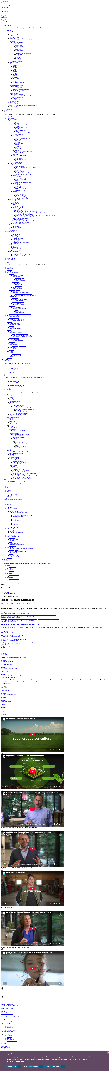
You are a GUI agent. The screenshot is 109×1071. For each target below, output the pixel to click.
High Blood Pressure (20, 130)
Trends (14, 164)
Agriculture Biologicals (17, 275)
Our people (9, 573)
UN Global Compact (14, 455)
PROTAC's (18, 187)
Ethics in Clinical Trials (20, 179)
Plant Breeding (18, 286)
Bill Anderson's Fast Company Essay (9, 640)
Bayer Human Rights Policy (19, 462)
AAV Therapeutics (19, 166)
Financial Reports (11, 528)
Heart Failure (18, 128)
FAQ (16, 181)
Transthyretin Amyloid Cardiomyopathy (24, 124)
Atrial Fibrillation (19, 134)
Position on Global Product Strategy (20, 470)
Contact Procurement (14, 101)
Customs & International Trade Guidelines (22, 95)
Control (11, 554)
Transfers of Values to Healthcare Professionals (23, 409)
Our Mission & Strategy (15, 31)
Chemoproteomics (19, 186)
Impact (11, 398)
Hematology (15, 135)
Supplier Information (14, 93)
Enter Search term (5, 583)
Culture (14, 439)
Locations (6, 11)
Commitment (18, 410)
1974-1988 (15, 73)
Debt (10, 542)
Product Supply (13, 342)
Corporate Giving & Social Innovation (21, 434)
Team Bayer (12, 41)
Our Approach (15, 86)
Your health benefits (14, 579)
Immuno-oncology (19, 194)
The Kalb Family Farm (6, 638)
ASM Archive (15, 527)
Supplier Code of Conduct (18, 87)
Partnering (14, 191)
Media (5, 479)
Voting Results (15, 524)
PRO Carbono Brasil (17, 303)
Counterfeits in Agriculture (15, 332)
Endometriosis (18, 158)
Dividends (11, 540)
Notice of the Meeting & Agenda (20, 512)
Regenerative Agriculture (12, 272)
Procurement (9, 83)
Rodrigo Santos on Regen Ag (7, 632)
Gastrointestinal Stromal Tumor (22, 138)
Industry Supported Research (19, 346)
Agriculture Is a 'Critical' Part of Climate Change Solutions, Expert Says (17, 620)
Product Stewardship (14, 339)
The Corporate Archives (18, 82)
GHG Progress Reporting (18, 304)
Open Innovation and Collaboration (15, 386)
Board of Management (17, 42)
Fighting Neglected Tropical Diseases (21, 218)
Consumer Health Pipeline (15, 384)
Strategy (11, 395)
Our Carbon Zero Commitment (19, 299)
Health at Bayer (10, 116)
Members (17, 57)
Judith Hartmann (19, 46)
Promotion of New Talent (21, 446)
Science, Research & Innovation (14, 380)
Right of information (17, 519)
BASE (14, 466)
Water (16, 310)
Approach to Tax (13, 552)
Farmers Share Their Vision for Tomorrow (10, 643)
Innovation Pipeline (14, 318)
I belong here (12, 576)
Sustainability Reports (14, 401)
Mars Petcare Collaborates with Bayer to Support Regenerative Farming (17, 616)
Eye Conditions (16, 150)
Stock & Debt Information (13, 536)
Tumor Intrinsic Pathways (21, 197)
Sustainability (12, 205)
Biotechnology (18, 283)
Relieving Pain (15, 237)
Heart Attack (18, 123)
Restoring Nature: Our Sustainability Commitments (12, 635)
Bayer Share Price (11, 1039)
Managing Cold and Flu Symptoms (20, 242)
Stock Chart (12, 538)
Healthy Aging (15, 154)
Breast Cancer (18, 139)
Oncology (14, 136)
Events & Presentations (12, 508)
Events (11, 352)
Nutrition (11, 326)
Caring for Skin (16, 235)
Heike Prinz (18, 49)
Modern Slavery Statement (18, 430)
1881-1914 (15, 66)
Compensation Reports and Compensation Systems (21, 534)
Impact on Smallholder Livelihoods (23, 294)
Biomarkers (18, 170)
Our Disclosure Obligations (21, 413)
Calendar (9, 107)
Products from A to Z (11, 372)
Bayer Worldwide (13, 62)
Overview (9, 267)
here (9, 683)
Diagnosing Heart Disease (21, 127)
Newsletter (9, 1038)
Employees (12, 426)
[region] (54, 1061)
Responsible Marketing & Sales (19, 463)
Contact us (9, 580)
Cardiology (15, 122)
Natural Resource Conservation (19, 308)
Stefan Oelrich (18, 47)
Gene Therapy (15, 201)
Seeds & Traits (15, 282)
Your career (9, 572)
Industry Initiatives (16, 91)
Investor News (10, 506)
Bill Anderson (18, 45)
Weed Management (19, 278)
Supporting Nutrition (17, 241)
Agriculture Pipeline (14, 381)
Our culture (9, 568)
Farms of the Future (14, 316)
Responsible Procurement (18, 90)
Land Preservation (19, 312)
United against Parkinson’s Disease (23, 172)
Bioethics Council (13, 454)
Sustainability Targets (14, 290)
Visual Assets (10, 491)
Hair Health (15, 243)
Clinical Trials (18, 176)
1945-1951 (15, 70)
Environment (10, 418)
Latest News (9, 1037)
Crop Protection (16, 276)
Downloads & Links (17, 99)
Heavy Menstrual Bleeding (21, 159)
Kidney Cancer (19, 140)
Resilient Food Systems (14, 324)
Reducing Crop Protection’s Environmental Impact (24, 295)
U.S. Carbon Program (17, 300)
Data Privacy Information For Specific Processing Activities (23, 105)
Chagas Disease (19, 219)
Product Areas (10, 367)
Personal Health (10, 231)
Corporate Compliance (12, 102)
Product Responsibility (14, 338)
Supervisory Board (16, 55)
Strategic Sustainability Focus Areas (20, 89)
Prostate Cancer (19, 143)
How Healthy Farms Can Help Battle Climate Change (13, 639)
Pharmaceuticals (10, 118)
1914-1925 (15, 67)
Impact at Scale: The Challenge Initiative (24, 214)
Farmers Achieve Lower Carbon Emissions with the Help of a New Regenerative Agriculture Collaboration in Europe (28, 615)
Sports (13, 441)
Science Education (19, 435)
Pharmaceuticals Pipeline (15, 382)
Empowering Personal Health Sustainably (22, 254)
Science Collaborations (17, 406)
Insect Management (20, 280)
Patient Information (13, 230)
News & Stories (13, 229)
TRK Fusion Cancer (20, 144)
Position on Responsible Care (19, 471)
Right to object (15, 520)
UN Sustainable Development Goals (21, 477)
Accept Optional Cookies (53, 1066)
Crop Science (10, 1027)
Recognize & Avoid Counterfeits (20, 334)
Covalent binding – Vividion (22, 198)
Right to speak (15, 518)
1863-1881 (15, 65)
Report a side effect (5, 1047)
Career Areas (12, 567)
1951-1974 (15, 71)
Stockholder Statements (17, 516)
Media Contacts (10, 497)
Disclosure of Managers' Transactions (18, 551)
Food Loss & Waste (14, 327)
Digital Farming (16, 287)
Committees (18, 58)
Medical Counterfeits (11, 259)
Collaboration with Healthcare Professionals (25, 411)
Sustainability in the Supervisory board (18, 451)
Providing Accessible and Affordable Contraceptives (27, 217)
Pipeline (14, 175)
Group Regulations (13, 459)
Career (5, 559)
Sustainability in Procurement (16, 85)
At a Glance (9, 394)
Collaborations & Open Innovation (17, 319)
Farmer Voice (10, 268)
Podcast (11, 356)
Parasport (17, 445)
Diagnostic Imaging (20, 190)
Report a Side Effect (11, 258)
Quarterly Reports (13, 530)
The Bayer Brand (13, 34)
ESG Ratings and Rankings (13, 417)
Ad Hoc (11, 507)
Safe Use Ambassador (17, 340)
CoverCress (15, 298)
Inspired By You (13, 119)
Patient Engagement (17, 227)
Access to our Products (14, 431)
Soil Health (18, 311)
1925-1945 (15, 69)
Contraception (18, 156)
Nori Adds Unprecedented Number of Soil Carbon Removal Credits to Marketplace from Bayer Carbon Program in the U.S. (30, 619)
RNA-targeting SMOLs (21, 189)
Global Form (4, 1046)
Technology (15, 183)
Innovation (12, 246)
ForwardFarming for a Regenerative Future (11, 636)
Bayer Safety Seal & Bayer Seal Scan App (22, 336)
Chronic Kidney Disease (18, 148)
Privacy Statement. (21, 1061)
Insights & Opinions (9, 603)
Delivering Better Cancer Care (19, 223)
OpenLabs (11, 350)
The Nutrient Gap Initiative (18, 255)
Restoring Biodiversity (17, 307)
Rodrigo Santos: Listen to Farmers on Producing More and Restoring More (18, 642)
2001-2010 (15, 75)
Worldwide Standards (23, 178)
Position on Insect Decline (18, 474)
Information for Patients (12, 368)
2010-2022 (15, 77)
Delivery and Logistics (17, 97)
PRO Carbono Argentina (18, 302)
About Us (9, 30)
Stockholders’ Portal (17, 514)
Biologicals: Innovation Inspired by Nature (11, 617)
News (8, 487)
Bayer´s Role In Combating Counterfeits (21, 335)
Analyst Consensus (13, 539)
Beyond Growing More (15, 323)
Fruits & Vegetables (17, 288)
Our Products (10, 1029)
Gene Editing (15, 203)
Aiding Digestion (16, 234)
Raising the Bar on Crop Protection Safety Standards (24, 475)
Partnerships (15, 247)
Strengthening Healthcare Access (20, 209)
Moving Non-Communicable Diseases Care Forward (24, 221)
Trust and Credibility (17, 249)
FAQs (13, 523)
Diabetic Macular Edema (21, 152)
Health (5, 110)
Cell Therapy (15, 202)
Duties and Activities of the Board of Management (21, 548)
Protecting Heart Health (18, 238)
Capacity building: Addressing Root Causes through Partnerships (30, 213)
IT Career (11, 571)
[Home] (4, 20)
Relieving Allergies (16, 239)
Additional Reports (13, 402)
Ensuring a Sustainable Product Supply (21, 222)
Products (11, 245)
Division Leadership (17, 61)
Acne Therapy (18, 162)
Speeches (9, 490)
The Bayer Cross (16, 81)
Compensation (18, 54)
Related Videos (26, 603)
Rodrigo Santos (19, 50)
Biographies (15, 79)
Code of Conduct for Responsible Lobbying (22, 407)
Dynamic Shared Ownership (16, 33)
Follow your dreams (14, 575)
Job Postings (9, 1035)
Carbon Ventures (13, 296)
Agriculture (6, 261)
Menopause (18, 160)
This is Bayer (7, 24)
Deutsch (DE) (7, 9)
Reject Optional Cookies (31, 1066)
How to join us (10, 569)
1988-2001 (15, 74)
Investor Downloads (11, 535)
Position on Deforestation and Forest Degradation (24, 473)
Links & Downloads (14, 556)
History (11, 63)
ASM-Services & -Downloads (19, 526)
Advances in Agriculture (12, 315)
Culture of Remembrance (18, 437)
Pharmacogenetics (19, 168)
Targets (11, 397)
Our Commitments (13, 251)
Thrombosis (18, 126)
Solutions (11, 233)
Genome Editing (19, 284)
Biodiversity (12, 306)
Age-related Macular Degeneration (23, 151)
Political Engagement (14, 415)
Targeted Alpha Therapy (21, 195)
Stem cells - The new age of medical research (26, 167)
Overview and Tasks (20, 43)
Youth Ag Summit (16, 355)
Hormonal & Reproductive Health (20, 155)
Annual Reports (13, 531)
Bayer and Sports (19, 442)
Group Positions (13, 465)
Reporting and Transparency (13, 399)
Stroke (16, 131)
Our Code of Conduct (14, 37)
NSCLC (17, 147)
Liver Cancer (18, 142)
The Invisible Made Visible (24, 132)
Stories (8, 489)
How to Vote (15, 522)
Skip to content (4, 1)
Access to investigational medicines (23, 182)
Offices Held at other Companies (23, 53)
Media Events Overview (15, 494)
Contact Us (6, 12)
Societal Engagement (14, 433)
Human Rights (12, 429)
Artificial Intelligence (20, 185)
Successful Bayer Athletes (21, 443)
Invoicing (14, 98)
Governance (9, 450)
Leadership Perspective (17, 206)
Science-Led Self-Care (17, 250)
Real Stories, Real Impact (15, 35)
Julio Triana (18, 51)
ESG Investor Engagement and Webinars (19, 414)
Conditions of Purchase (17, 94)
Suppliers (11, 331)
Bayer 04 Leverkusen (20, 447)
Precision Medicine (19, 171)
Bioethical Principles (17, 467)
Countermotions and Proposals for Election (22, 515)
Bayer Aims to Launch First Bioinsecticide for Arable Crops (15, 613)
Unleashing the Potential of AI (16, 385)
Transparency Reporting (18, 405)
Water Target (15, 291)
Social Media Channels (12, 1041)
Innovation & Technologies (15, 163)
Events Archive (13, 495)
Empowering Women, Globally (19, 210)
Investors (6, 498)
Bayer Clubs (15, 438)
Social (8, 425)
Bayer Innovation (16, 354)
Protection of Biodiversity (18, 469)
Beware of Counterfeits (12, 369)
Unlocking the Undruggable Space (23, 174)
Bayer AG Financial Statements (16, 532)
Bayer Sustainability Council (16, 453)
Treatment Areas (13, 120)
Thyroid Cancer (19, 146)
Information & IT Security (15, 103)
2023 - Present (15, 78)
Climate (11, 419)
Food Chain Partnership (15, 328)
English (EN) (7, 7)
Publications (9, 270)
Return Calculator (13, 543)
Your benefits (10, 577)
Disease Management (20, 279)
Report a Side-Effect (11, 371)
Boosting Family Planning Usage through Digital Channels (29, 211)
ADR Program (12, 546)
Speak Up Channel (13, 106)
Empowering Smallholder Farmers (20, 292)
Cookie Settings (11, 1066)
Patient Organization (17, 226)
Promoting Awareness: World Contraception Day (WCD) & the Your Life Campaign (35, 215)
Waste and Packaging (14, 423)
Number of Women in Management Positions (23, 39)
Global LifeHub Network (18, 320)
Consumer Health (11, 1026)
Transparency (12, 225)
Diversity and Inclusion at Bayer (17, 38)
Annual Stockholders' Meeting (16, 511)
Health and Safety (13, 427)
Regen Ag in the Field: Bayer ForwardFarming (20, 314)
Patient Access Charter (17, 207)
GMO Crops (12, 347)
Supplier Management (14, 458)
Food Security (10, 322)
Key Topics (18, 603)
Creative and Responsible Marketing (21, 253)
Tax (10, 449)
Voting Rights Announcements (16, 544)
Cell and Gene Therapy (14, 199)
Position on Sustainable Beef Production (21, 478)
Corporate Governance (12, 547)
